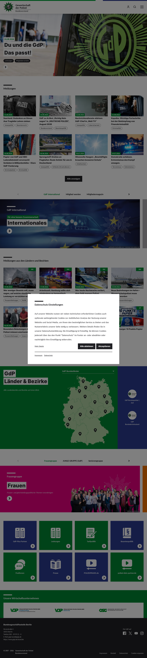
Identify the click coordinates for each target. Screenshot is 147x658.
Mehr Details (39, 346)
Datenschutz (48, 355)
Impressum (38, 355)
